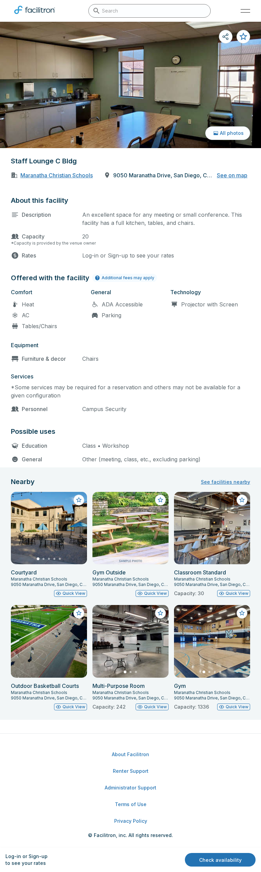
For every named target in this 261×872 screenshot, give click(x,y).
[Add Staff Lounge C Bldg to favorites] (243, 36)
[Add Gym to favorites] (242, 613)
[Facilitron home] (34, 15)
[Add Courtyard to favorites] (78, 500)
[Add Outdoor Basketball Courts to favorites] (78, 613)
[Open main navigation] (245, 11)
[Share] (225, 36)
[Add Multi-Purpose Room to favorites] (160, 613)
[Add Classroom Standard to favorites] (242, 500)
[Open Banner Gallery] (130, 85)
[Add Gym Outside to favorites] (160, 500)
